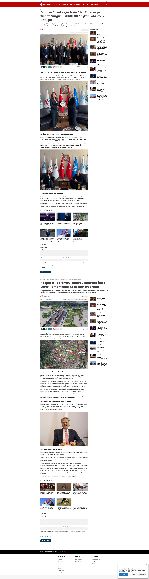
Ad (41, 257)
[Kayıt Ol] (104, 4)
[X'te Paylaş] (44, 67)
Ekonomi (78, 4)
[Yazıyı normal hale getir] (61, 67)
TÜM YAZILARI (84, 29)
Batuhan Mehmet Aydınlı (49, 29)
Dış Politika (72, 4)
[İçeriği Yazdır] (54, 67)
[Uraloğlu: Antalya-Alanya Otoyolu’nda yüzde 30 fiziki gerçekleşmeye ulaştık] (64, 233)
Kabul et (123, 574)
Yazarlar (93, 561)
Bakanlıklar (65, 4)
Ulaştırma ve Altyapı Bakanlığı (74, 299)
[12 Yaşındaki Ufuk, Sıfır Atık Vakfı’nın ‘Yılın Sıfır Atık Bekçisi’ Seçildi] (64, 502)
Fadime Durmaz (47, 296)
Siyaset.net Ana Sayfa (96, 559)
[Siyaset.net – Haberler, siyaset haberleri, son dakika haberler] (45, 5)
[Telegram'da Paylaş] (49, 67)
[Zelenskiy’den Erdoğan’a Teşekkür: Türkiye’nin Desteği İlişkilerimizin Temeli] (80, 233)
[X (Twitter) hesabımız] (104, 1)
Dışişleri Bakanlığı (84, 32)
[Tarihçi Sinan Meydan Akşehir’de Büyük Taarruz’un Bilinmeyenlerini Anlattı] (93, 90)
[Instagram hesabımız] (106, 1)
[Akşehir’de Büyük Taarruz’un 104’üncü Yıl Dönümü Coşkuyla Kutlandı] (93, 83)
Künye (93, 563)
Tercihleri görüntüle (142, 574)
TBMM (88, 4)
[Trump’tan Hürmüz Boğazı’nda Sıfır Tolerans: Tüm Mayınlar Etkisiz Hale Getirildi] (47, 217)
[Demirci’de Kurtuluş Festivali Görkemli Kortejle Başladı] (93, 34)
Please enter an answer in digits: (47, 265)
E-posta (67, 257)
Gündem (83, 4)
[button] (146, 564)
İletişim (93, 566)
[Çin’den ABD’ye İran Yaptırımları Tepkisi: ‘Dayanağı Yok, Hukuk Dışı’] (64, 217)
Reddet (133, 574)
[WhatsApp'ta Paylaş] (46, 67)
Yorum (42, 249)
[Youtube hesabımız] (108, 1)
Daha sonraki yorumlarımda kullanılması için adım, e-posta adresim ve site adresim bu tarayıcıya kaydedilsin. (63, 262)
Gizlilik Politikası (95, 565)
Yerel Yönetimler (95, 4)
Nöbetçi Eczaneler (78, 559)
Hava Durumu (78, 561)
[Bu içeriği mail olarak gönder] (51, 67)
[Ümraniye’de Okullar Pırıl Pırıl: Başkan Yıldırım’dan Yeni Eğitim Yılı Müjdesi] (80, 502)
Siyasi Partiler (56, 4)
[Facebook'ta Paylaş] (42, 67)
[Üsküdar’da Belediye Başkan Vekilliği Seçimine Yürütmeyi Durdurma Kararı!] (93, 55)
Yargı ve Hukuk (61, 570)
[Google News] (84, 67)
